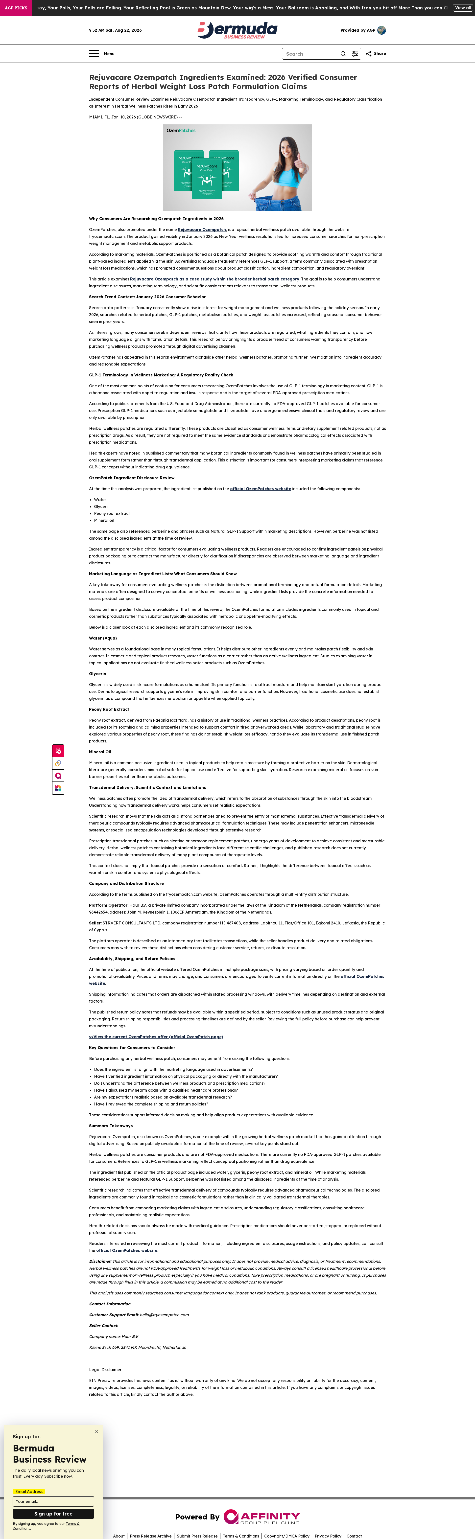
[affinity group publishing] (58, 776)
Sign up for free (53, 1514)
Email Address (29, 1491)
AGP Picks (16, 7)
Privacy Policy (328, 1536)
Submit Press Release (197, 1536)
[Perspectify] (58, 763)
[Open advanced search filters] (355, 53)
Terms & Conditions (241, 1536)
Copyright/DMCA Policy (286, 1536)
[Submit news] (58, 751)
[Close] (96, 1431)
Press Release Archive (151, 1536)
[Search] (343, 53)
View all (463, 7)
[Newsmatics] (58, 788)
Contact (354, 1536)
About (119, 1536)
